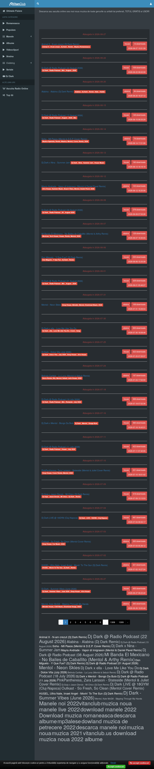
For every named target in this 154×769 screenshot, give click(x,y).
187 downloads (139, 375)
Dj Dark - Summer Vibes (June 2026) (59, 588)
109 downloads (139, 67)
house (127, 43)
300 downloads (139, 328)
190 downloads (139, 162)
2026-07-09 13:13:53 (136, 498)
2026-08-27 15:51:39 (136, 48)
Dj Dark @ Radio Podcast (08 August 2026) (62, 209)
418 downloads (139, 493)
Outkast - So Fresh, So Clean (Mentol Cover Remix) (66, 541)
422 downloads (139, 446)
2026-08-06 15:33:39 (136, 261)
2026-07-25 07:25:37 (136, 356)
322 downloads (139, 351)
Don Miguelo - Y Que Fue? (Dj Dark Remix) (62, 257)
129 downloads (139, 233)
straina (127, 91)
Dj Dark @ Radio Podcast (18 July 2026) (61, 399)
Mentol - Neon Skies (51, 304)
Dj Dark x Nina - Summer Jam (56, 162)
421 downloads (139, 564)
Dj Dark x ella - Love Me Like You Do (59, 328)
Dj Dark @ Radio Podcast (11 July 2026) (61, 446)
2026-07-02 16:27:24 (136, 569)
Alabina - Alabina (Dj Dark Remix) (58, 91)
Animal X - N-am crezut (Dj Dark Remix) (60, 44)
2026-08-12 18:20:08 (136, 190)
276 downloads (139, 209)
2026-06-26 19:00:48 (136, 608)
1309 (121, 622)
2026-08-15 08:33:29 (136, 119)
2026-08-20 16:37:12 (136, 95)
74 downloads (139, 138)
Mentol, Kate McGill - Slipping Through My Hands (65, 603)
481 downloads (139, 517)
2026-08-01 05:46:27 (136, 285)
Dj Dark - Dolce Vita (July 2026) (56, 351)
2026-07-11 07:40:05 (136, 451)
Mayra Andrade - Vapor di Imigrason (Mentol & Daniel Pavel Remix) (74, 186)
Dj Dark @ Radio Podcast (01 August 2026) (62, 280)
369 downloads (139, 399)
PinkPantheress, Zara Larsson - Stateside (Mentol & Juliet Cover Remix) (76, 470)
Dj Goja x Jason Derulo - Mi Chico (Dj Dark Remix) (65, 494)
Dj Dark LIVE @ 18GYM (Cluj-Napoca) (60, 517)
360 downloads (139, 422)
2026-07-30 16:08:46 (136, 332)
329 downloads (139, 280)
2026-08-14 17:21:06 (136, 143)
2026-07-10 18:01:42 (136, 474)
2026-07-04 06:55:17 (136, 522)
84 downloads (139, 91)
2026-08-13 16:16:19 (136, 166)
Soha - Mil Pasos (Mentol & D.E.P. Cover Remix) (64, 138)
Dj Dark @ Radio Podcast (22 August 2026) (62, 67)
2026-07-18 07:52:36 (136, 403)
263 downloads (139, 541)
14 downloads (139, 43)
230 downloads (139, 257)
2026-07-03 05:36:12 (136, 545)
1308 (112, 622)
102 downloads (139, 186)
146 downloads (139, 115)
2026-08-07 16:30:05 (136, 238)
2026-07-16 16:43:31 (136, 427)
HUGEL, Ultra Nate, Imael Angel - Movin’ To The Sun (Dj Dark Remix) (75, 565)
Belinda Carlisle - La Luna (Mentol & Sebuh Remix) (66, 375)
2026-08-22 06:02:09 (136, 72)
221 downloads (139, 470)
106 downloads (139, 304)
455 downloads (139, 588)
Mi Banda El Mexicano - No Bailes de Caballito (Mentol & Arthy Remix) (75, 233)
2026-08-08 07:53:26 (136, 214)
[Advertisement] (94, 22)
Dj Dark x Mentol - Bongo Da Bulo (58, 423)
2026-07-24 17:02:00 (136, 380)
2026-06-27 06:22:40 (136, 593)
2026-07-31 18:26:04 (136, 309)
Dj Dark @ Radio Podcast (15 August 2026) (62, 115)
